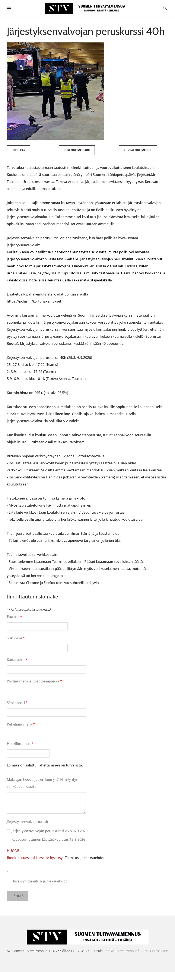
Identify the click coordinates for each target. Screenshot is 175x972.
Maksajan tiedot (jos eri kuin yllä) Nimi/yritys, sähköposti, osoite (43, 783)
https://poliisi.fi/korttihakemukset (34, 301)
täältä (138, 561)
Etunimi (14, 617)
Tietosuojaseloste (155, 951)
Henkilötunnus (20, 744)
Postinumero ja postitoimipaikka (34, 681)
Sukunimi (16, 638)
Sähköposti (17, 703)
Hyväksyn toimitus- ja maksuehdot (39, 881)
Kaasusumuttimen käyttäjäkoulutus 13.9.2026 (48, 839)
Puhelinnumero (21, 724)
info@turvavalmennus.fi (122, 951)
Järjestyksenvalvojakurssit (27, 822)
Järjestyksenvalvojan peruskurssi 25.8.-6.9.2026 (50, 831)
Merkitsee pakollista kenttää (29, 609)
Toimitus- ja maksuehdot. (85, 858)
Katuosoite (17, 660)
